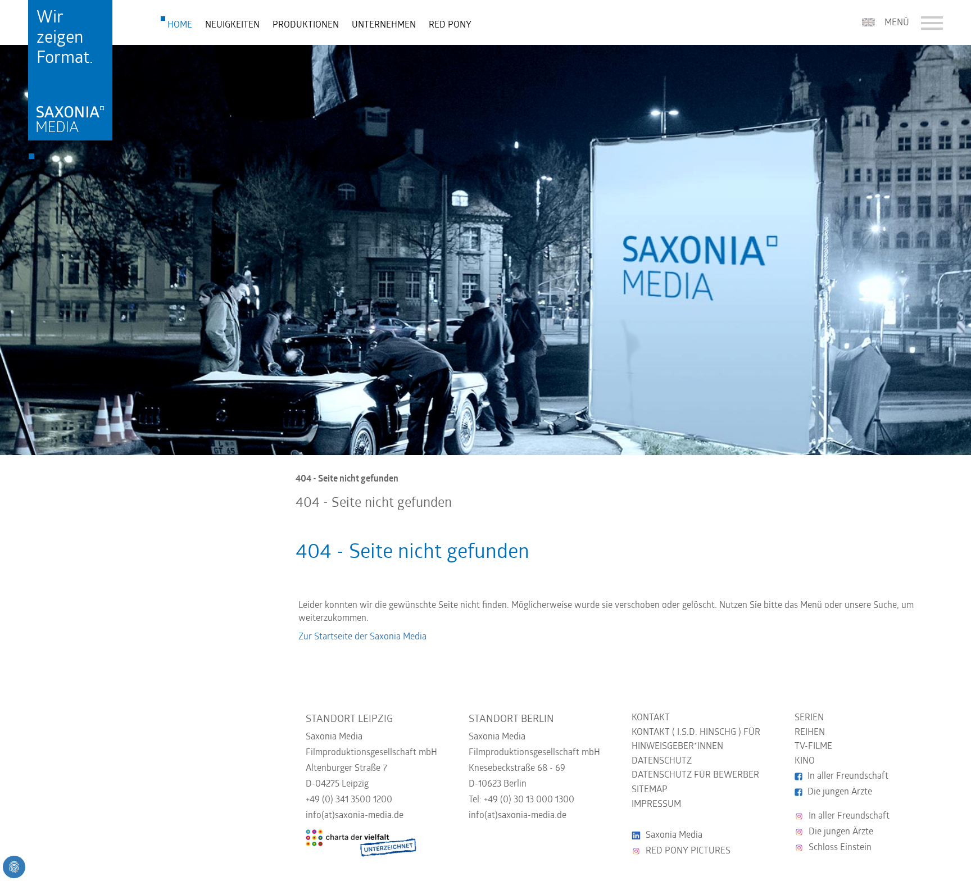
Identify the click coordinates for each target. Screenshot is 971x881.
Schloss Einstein (840, 847)
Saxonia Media (674, 835)
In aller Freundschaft (847, 776)
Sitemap (650, 789)
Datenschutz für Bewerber (695, 775)
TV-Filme (813, 746)
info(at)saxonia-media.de (354, 815)
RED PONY (450, 25)
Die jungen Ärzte (839, 792)
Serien (809, 718)
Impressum (656, 804)
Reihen (810, 732)
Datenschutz (662, 761)
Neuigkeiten (232, 25)
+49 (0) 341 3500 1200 (349, 800)
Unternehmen (384, 25)
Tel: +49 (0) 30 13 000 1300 (521, 800)
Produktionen (306, 25)
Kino (805, 761)
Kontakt (651, 718)
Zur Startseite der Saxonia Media (362, 637)
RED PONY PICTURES (688, 851)
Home (179, 25)
